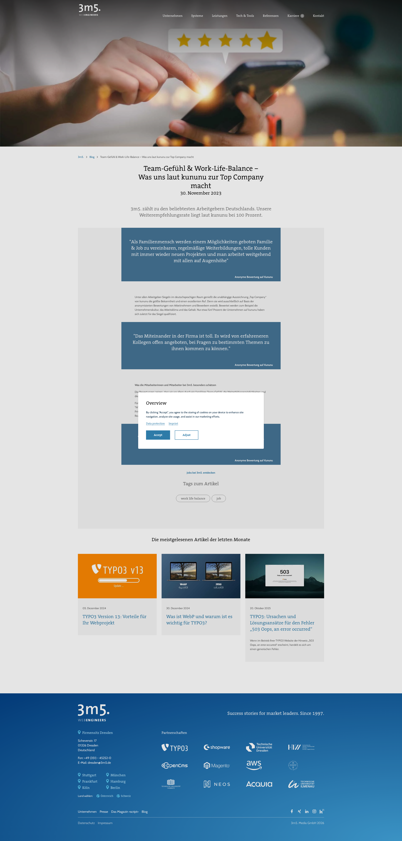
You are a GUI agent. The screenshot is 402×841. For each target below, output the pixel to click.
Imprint (173, 423)
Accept (158, 435)
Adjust (186, 435)
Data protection (155, 423)
